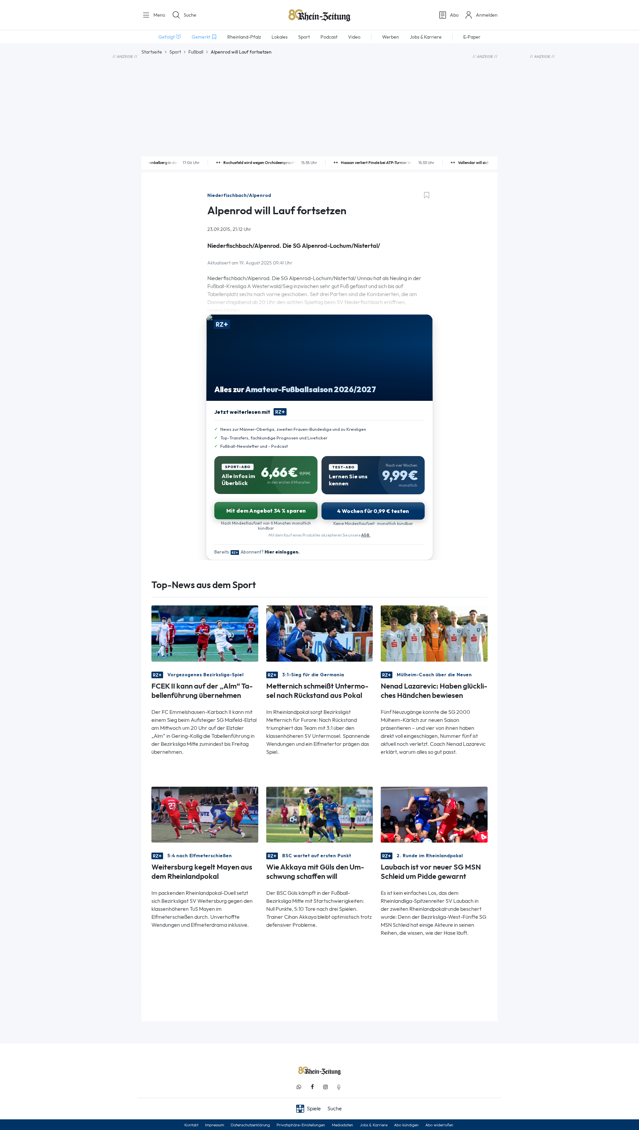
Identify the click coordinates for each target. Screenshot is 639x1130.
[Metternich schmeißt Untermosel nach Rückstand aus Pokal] (319, 632)
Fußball (195, 52)
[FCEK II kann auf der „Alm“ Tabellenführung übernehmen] (204, 632)
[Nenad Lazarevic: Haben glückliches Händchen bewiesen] (434, 632)
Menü (158, 15)
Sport (175, 52)
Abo (454, 15)
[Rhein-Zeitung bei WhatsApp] (299, 1086)
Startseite (151, 52)
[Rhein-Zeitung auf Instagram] (325, 1086)
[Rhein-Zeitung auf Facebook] (312, 1086)
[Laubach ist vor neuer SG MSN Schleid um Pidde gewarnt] (434, 813)
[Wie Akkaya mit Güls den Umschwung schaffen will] (319, 813)
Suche (190, 15)
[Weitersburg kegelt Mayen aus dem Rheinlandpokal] (204, 813)
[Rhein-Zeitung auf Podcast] (338, 1086)
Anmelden (487, 15)
